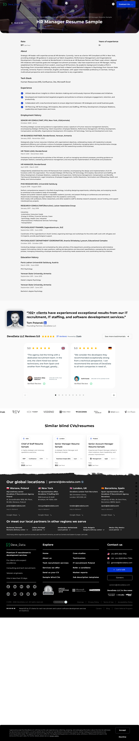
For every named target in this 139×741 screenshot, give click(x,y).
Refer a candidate (82, 568)
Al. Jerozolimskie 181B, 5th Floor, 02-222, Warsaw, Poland (19, 501)
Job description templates (86, 577)
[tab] (55, 395)
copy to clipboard (12, 509)
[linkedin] (15, 588)
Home (29, 17)
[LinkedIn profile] (45, 322)
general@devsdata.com (64, 481)
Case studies (79, 553)
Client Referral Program (123, 608)
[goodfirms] (34, 595)
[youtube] (28, 595)
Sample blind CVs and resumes (45, 17)
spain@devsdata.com (110, 506)
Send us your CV (51, 572)
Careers (120, 578)
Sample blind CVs (51, 577)
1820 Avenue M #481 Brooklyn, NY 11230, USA (47, 498)
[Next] (113, 395)
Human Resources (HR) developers (73, 17)
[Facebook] (136, 486)
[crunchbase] (8, 595)
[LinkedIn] (136, 483)
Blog (108, 608)
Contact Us (124, 4)
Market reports (80, 572)
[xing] (34, 588)
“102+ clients (37, 313)
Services (52, 4)
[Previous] (25, 395)
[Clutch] (136, 500)
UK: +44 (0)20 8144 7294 (121, 558)
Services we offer (51, 568)
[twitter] (28, 588)
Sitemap (80, 602)
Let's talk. (84, 534)
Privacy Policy (93, 602)
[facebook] (8, 588)
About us (47, 558)
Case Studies (61, 4)
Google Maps (12, 515)
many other (14, 534)
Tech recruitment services (56, 563)
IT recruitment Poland (84, 563)
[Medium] (136, 496)
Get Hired (108, 4)
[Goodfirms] (136, 503)
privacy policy (54, 736)
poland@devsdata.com (16, 506)
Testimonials (79, 558)
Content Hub (73, 4)
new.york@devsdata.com (48, 506)
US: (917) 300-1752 (119, 554)
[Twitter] (136, 490)
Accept (122, 730)
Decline (122, 737)
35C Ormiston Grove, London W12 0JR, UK (78, 496)
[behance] (21, 588)
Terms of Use (108, 602)
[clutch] (21, 595)
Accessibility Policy (125, 602)
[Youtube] (136, 493)
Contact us (114, 544)
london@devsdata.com (79, 506)
